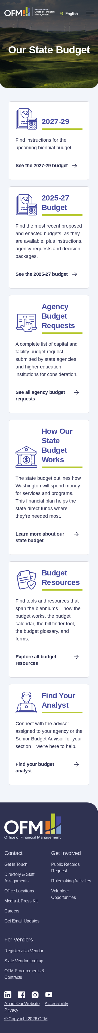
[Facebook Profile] (21, 994)
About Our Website (21, 1003)
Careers (11, 911)
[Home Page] (32, 826)
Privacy (11, 1010)
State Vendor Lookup (23, 960)
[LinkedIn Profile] (7, 994)
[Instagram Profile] (35, 994)
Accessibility (56, 1003)
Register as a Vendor (23, 950)
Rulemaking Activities (71, 881)
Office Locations (19, 891)
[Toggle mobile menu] (90, 13)
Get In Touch (15, 864)
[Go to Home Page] (29, 11)
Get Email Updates (21, 921)
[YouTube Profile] (48, 994)
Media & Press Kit (21, 901)
